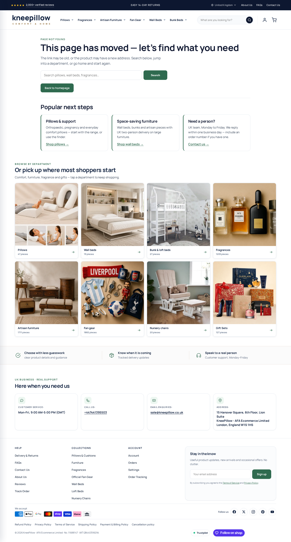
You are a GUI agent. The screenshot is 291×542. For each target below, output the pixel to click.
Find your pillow (90, 88)
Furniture (77, 462)
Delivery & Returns (26, 455)
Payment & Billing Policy (114, 524)
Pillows (65, 20)
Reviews (20, 484)
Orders (132, 462)
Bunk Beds (176, 20)
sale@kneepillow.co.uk (166, 412)
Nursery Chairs (81, 498)
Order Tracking (137, 477)
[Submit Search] (249, 20)
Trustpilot (202, 532)
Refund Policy (23, 524)
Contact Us (273, 5)
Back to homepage (57, 88)
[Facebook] (234, 512)
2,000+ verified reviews (40, 5)
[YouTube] (272, 512)
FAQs (259, 5)
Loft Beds (78, 491)
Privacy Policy (251, 482)
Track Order (22, 491)
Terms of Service (231, 482)
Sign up (261, 474)
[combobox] (225, 20)
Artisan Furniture (111, 20)
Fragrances (85, 20)
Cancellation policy (143, 524)
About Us (246, 5)
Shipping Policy (87, 524)
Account (135, 448)
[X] (244, 512)
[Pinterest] (263, 512)
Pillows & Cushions (84, 455)
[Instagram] (253, 512)
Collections (81, 448)
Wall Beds (155, 20)
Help (18, 448)
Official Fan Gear (82, 477)
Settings (133, 470)
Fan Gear (135, 20)
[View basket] (274, 20)
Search (155, 75)
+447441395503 (95, 412)
